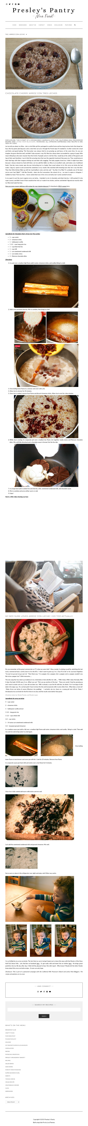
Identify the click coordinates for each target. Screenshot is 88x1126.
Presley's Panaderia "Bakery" (15, 1057)
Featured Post (10, 1036)
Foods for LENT (10, 1039)
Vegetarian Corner (12, 1085)
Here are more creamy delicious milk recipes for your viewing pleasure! (27, 186)
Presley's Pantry (44, 10)
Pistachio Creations (12, 1054)
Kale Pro (42, 1122)
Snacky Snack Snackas (13, 1070)
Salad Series (9, 1063)
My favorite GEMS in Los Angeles (16, 1045)
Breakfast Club (10, 1030)
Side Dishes (9, 1067)
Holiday (8, 1042)
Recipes (7, 1060)
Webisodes (23, 25)
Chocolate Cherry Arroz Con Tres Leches (31, 93)
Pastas (7, 1051)
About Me (32, 25)
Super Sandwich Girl (12, 1073)
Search (44, 1016)
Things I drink (10, 1079)
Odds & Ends (9, 1048)
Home (14, 25)
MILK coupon (62, 186)
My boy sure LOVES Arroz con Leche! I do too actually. (39, 616)
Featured (68, 25)
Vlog (7, 1088)
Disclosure (58, 25)
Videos (49, 25)
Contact (42, 25)
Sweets (7, 1076)
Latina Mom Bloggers (25, 142)
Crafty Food (9, 1033)
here (38, 963)
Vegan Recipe (9, 1082)
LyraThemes (51, 1122)
